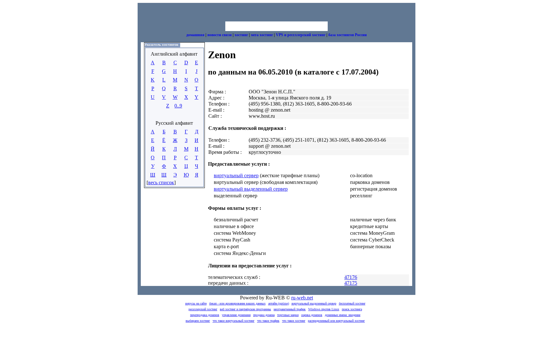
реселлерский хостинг (202, 309)
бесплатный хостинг (352, 303)
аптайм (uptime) (278, 303)
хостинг (241, 35)
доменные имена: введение (342, 315)
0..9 (178, 105)
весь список (161, 182)
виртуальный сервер (236, 175)
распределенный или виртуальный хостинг (336, 320)
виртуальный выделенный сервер (251, 189)
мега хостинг (262, 35)
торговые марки (288, 315)
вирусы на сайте (196, 303)
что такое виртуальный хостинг (233, 320)
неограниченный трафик (290, 309)
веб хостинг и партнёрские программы (245, 309)
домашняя (195, 35)
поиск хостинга (352, 309)
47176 (350, 277)
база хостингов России (347, 35)
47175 (350, 283)
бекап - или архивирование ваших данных (237, 303)
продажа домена (264, 315)
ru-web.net (302, 297)
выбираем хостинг (198, 320)
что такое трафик (268, 320)
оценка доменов (311, 315)
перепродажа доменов (204, 315)
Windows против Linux (323, 309)
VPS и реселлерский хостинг (300, 35)
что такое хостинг (293, 320)
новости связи (219, 35)
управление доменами (236, 315)
